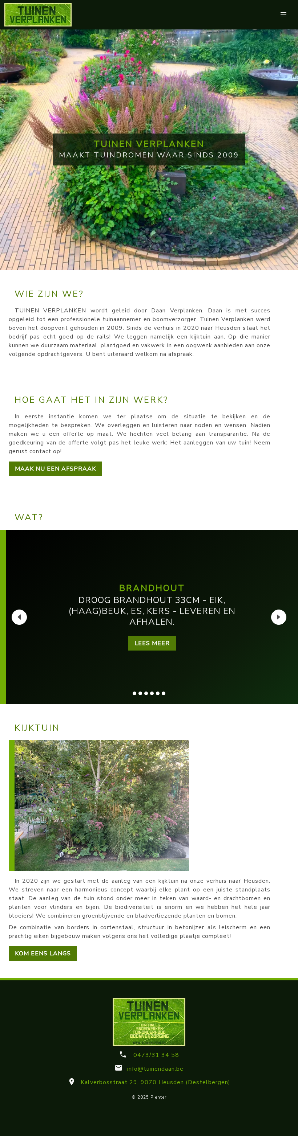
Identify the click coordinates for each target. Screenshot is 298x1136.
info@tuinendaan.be (154, 1069)
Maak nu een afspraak (55, 469)
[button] (283, 14)
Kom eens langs (43, 953)
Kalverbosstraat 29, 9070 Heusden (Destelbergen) (154, 1082)
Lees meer (152, 643)
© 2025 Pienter (149, 1097)
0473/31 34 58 (155, 1055)
